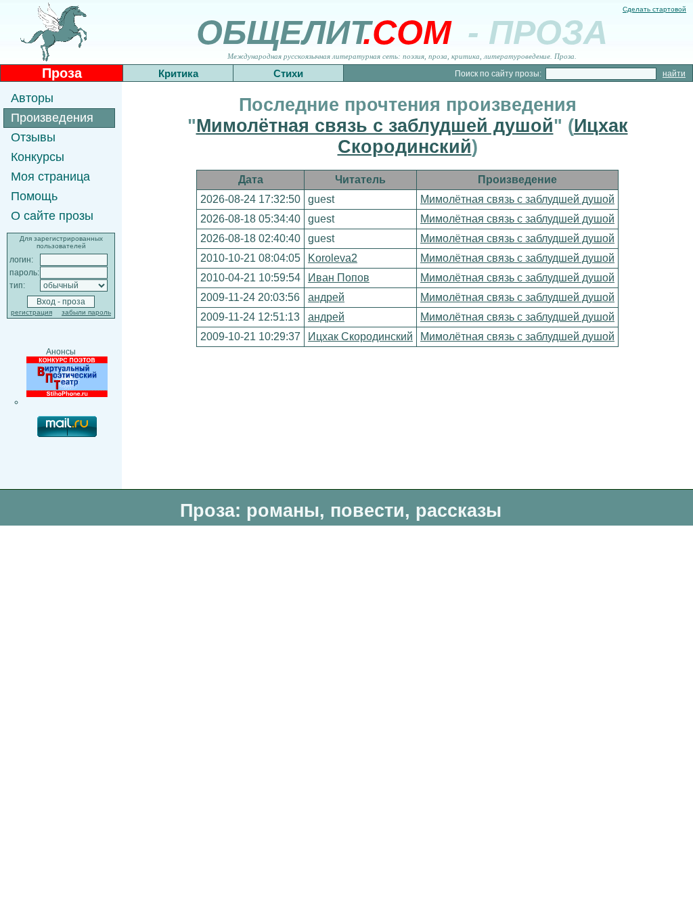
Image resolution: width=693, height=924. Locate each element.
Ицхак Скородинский (360, 336)
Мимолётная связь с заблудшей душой (375, 126)
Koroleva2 (332, 258)
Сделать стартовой (654, 9)
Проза (62, 73)
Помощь (34, 196)
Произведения (52, 117)
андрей (326, 297)
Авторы (32, 98)
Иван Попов (339, 277)
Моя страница (50, 176)
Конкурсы (37, 157)
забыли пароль (86, 312)
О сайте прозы (52, 216)
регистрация (31, 312)
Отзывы (33, 137)
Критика (178, 73)
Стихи (288, 73)
